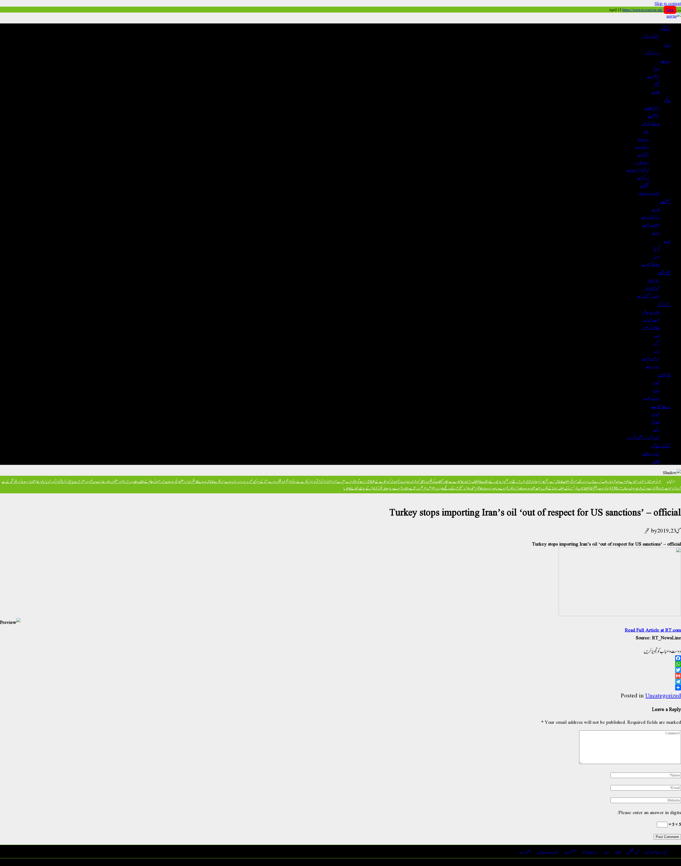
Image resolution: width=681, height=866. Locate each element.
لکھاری (655, 414)
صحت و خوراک (651, 319)
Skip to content (668, 3)
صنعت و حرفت (651, 224)
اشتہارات (525, 851)
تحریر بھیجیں (632, 851)
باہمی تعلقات (652, 108)
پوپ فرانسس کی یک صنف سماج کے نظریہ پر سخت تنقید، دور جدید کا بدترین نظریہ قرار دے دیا (539, 488)
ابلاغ (657, 68)
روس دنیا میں (652, 52)
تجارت (656, 209)
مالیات (656, 232)
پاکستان (665, 27)
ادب (667, 240)
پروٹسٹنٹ (643, 177)
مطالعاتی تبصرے (650, 264)
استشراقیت (654, 115)
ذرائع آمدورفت (650, 217)
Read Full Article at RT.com (653, 629)
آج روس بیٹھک (651, 453)
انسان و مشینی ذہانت (648, 295)
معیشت (665, 201)
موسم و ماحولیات (651, 358)
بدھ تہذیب (642, 146)
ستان (646, 131)
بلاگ (656, 429)
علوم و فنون (664, 272)
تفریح (656, 248)
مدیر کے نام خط (590, 851)
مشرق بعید (643, 154)
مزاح (657, 256)
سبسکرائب (570, 851)
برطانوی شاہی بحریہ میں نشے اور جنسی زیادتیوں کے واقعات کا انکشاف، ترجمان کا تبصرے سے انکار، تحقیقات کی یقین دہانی (480, 481)
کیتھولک (644, 185)
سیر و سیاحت (653, 366)
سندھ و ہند (643, 139)
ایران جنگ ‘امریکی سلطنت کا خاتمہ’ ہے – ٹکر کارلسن (563, 481)
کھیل (657, 343)
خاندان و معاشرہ (651, 312)
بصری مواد (664, 374)
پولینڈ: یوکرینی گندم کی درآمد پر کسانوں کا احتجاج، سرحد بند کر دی (44, 481)
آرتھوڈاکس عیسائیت (637, 169)
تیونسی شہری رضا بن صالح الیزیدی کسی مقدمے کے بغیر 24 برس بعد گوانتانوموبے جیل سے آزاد (377, 481)
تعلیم (657, 84)
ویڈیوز (656, 390)
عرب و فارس (642, 162)
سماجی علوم (653, 280)
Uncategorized (663, 695)
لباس (657, 350)
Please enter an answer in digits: (649, 812)
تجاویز (618, 851)
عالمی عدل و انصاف (649, 193)
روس (666, 44)
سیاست (665, 60)
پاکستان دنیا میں (651, 36)
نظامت (655, 91)
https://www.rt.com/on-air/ (648, 10)
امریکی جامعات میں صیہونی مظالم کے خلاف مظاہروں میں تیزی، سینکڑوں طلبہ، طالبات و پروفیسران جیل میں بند (126, 481)
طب (657, 335)
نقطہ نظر (655, 421)
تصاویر (656, 382)
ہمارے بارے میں (548, 851)
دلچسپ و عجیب (651, 397)
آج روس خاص (660, 445)
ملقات (656, 461)
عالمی (667, 99)
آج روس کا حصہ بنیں (656, 851)
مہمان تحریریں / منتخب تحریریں (643, 437)
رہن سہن (663, 303)
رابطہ (606, 851)
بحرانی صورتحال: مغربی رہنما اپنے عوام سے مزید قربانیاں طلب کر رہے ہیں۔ (624, 481)
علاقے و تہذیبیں (651, 123)
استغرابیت (653, 76)
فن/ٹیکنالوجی (652, 288)
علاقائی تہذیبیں (651, 327)
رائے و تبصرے (660, 405)
